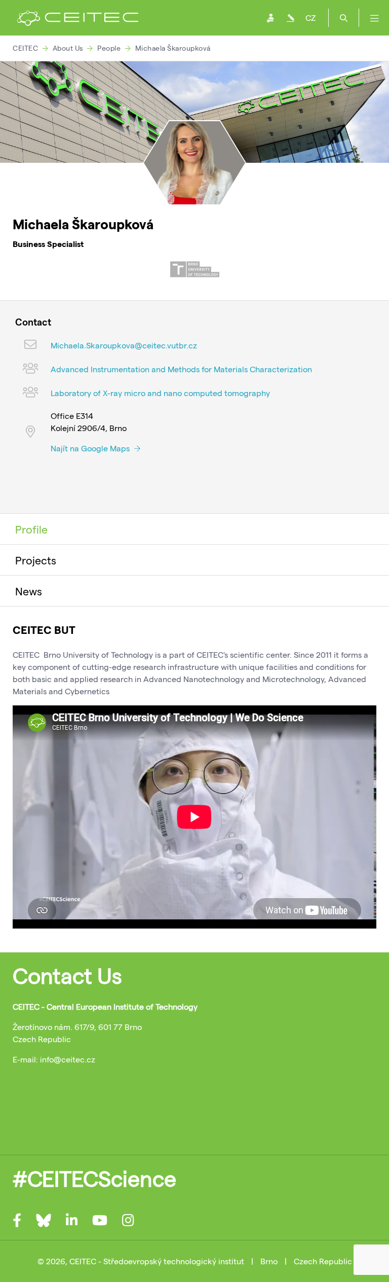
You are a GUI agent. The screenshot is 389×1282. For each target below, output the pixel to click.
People (109, 48)
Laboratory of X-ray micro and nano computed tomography (160, 393)
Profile (31, 529)
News (28, 590)
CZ (310, 17)
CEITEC (25, 48)
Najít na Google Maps (91, 448)
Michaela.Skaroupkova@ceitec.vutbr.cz (124, 345)
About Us (68, 48)
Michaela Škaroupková (173, 48)
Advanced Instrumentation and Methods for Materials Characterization (181, 369)
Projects (35, 559)
